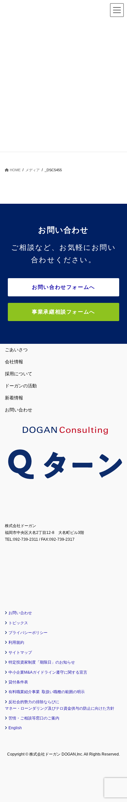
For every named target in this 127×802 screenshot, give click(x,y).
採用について (18, 373)
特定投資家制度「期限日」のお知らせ (41, 662)
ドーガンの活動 (21, 385)
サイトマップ (20, 652)
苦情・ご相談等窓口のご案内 (33, 718)
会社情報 (14, 361)
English (15, 728)
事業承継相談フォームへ (63, 312)
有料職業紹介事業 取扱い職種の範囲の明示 (46, 692)
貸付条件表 (18, 682)
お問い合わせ (18, 409)
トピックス (18, 623)
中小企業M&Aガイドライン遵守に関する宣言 (47, 672)
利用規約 (16, 642)
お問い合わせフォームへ (63, 287)
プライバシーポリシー (28, 632)
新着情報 (14, 397)
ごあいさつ (16, 349)
